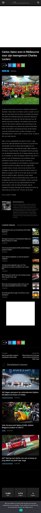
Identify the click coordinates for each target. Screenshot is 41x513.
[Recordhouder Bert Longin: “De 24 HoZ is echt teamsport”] (35, 294)
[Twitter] (14, 65)
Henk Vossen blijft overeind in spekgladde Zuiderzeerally (10, 356)
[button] (3, 2)
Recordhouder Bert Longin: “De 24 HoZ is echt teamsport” (15, 294)
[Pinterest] (18, 65)
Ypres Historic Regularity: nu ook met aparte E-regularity (15, 258)
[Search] (38, 2)
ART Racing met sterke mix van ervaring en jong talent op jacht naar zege (16, 276)
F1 (8, 71)
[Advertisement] (20, 26)
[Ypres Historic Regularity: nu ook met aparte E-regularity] (35, 258)
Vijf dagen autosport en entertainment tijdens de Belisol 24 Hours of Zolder (16, 240)
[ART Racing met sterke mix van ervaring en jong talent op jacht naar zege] (35, 276)
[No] (39, 507)
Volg (20, 488)
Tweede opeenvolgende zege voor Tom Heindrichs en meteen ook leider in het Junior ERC (15, 267)
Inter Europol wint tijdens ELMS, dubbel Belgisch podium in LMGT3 (16, 249)
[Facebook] (10, 65)
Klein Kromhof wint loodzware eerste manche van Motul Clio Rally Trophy (30, 357)
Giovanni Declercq (18, 202)
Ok (21, 510)
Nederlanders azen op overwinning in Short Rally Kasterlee (16, 231)
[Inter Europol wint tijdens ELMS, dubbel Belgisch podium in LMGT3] (35, 249)
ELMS (3, 430)
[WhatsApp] (23, 65)
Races (4, 71)
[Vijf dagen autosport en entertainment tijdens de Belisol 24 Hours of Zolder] (35, 240)
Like (8, 488)
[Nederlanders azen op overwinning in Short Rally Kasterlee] (35, 231)
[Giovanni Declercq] (6, 209)
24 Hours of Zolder (7, 398)
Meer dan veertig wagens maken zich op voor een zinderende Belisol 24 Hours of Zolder (15, 285)
